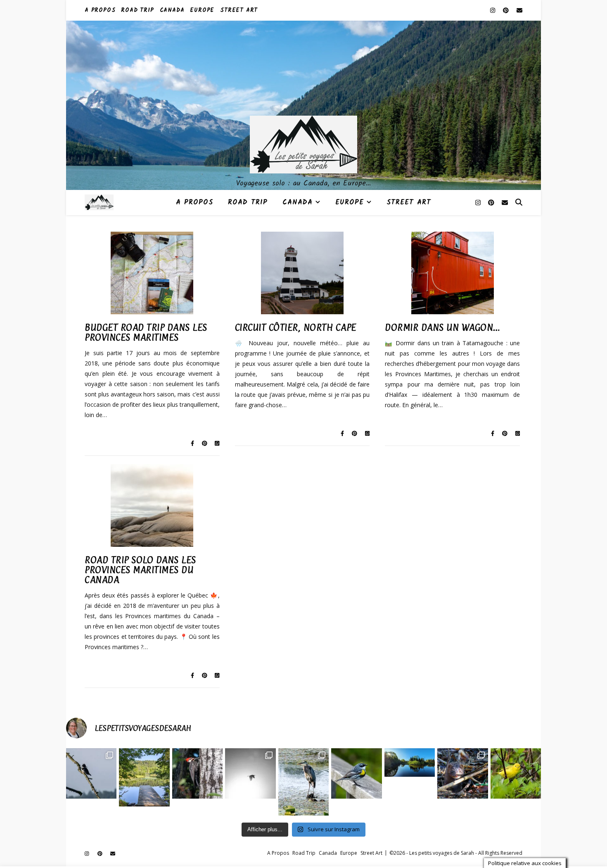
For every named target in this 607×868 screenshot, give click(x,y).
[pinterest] (506, 10)
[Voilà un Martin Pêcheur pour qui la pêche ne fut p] (91, 773)
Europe (202, 10)
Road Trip (137, 10)
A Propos (100, 10)
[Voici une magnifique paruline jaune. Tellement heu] (516, 773)
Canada (172, 10)
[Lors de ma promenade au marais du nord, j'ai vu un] (462, 773)
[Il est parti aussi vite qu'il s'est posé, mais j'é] (197, 773)
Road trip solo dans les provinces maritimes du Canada (140, 569)
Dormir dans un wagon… (442, 327)
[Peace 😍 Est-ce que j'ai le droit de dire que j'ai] (144, 777)
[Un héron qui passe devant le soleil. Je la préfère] (250, 773)
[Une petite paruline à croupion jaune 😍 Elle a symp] (356, 773)
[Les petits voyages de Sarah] (303, 105)
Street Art (239, 10)
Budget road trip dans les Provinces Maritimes (146, 332)
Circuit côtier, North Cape (295, 327)
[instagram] (493, 10)
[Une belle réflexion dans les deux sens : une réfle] (409, 762)
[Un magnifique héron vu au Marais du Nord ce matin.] (303, 782)
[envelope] (519, 10)
